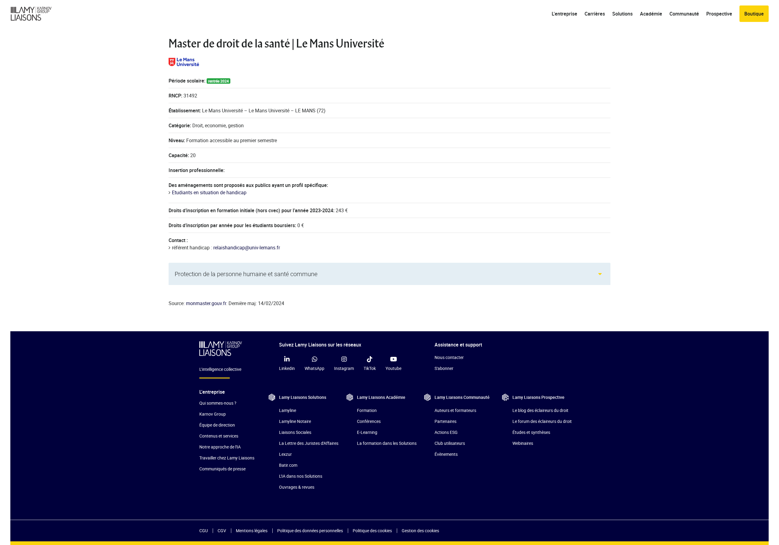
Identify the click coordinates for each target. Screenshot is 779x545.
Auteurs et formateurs (455, 410)
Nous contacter (449, 357)
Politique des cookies (372, 530)
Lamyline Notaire (295, 421)
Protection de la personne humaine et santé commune (246, 274)
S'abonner (444, 368)
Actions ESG (446, 432)
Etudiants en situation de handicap (209, 192)
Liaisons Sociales (295, 432)
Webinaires (522, 443)
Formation (367, 410)
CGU (203, 530)
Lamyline (287, 410)
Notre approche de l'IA (220, 447)
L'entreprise (564, 13)
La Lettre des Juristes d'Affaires (308, 443)
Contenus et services (218, 436)
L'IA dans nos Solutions (300, 476)
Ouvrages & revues (296, 487)
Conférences (369, 421)
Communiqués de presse (222, 469)
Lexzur (285, 454)
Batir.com (288, 465)
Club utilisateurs (450, 443)
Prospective (719, 13)
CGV (222, 530)
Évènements (446, 454)
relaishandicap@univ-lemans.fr (246, 247)
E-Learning (367, 432)
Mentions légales (251, 530)
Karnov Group (212, 414)
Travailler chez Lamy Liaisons (226, 458)
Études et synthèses (531, 432)
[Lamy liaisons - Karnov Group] (36, 13)
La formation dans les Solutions (387, 443)
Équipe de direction (217, 425)
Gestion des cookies (420, 530)
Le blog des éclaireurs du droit (540, 410)
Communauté (684, 13)
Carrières (595, 13)
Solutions (622, 13)
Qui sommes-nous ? (217, 403)
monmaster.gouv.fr (206, 303)
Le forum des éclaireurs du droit (542, 421)
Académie (651, 13)
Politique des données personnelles (310, 530)
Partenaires (445, 421)
